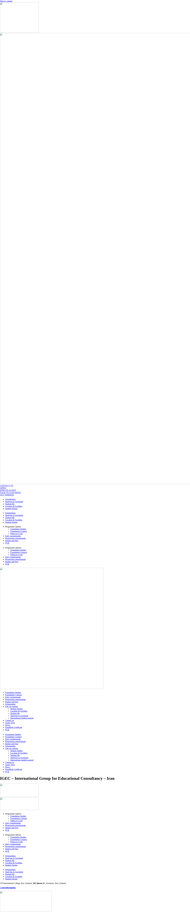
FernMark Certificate (13, 727)
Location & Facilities (13, 506)
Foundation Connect (18, 531)
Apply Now (10, 723)
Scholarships (10, 499)
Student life (9, 504)
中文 (7, 543)
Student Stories (11, 508)
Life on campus (11, 706)
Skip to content (6, 1)
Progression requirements (15, 538)
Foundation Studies (18, 529)
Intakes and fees (11, 541)
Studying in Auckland (14, 501)
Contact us (9, 720)
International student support (21, 718)
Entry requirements (13, 536)
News (7, 725)
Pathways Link (16, 534)
